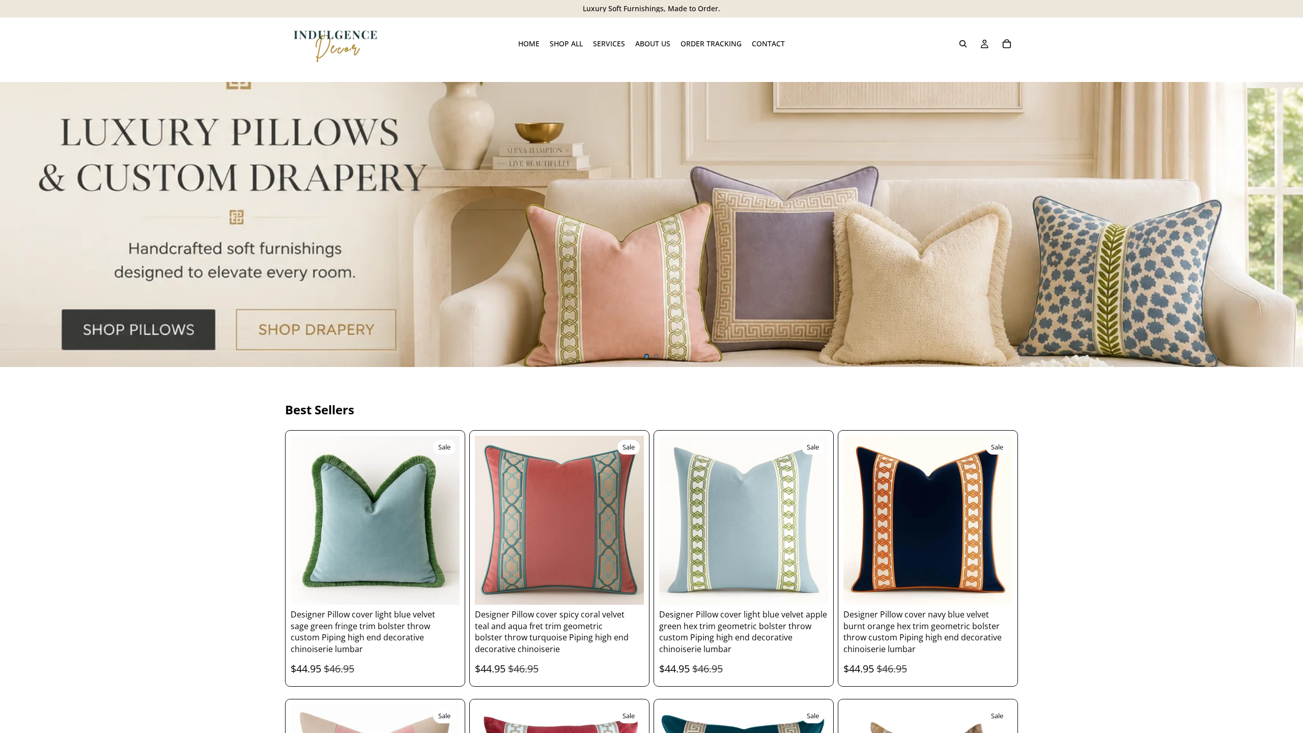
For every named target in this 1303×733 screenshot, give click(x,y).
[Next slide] (1286, 224)
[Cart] (1007, 44)
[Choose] (444, 589)
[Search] (963, 44)
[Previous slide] (16, 224)
